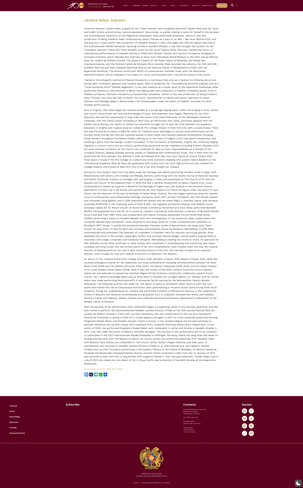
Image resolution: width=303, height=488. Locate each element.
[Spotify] (244, 425)
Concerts (136, 5)
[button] (298, 483)
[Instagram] (251, 411)
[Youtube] (244, 418)
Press (12, 411)
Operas (145, 5)
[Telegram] (251, 425)
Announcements (17, 433)
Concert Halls (207, 5)
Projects (195, 5)
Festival (153, 5)
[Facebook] (244, 411)
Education (183, 5)
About (125, 5)
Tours (163, 5)
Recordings (14, 417)
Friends (13, 427)
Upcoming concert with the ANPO (103, 369)
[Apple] (251, 418)
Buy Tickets (222, 5)
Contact (13, 406)
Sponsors (13, 422)
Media (173, 5)
